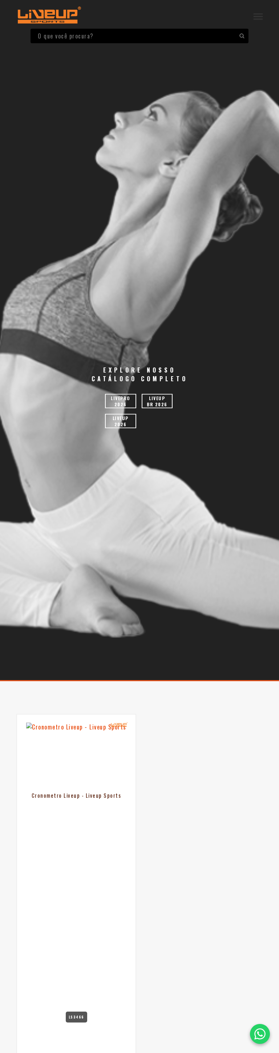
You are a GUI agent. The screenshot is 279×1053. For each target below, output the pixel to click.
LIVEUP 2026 (121, 421)
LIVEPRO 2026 (120, 401)
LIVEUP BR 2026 (157, 401)
